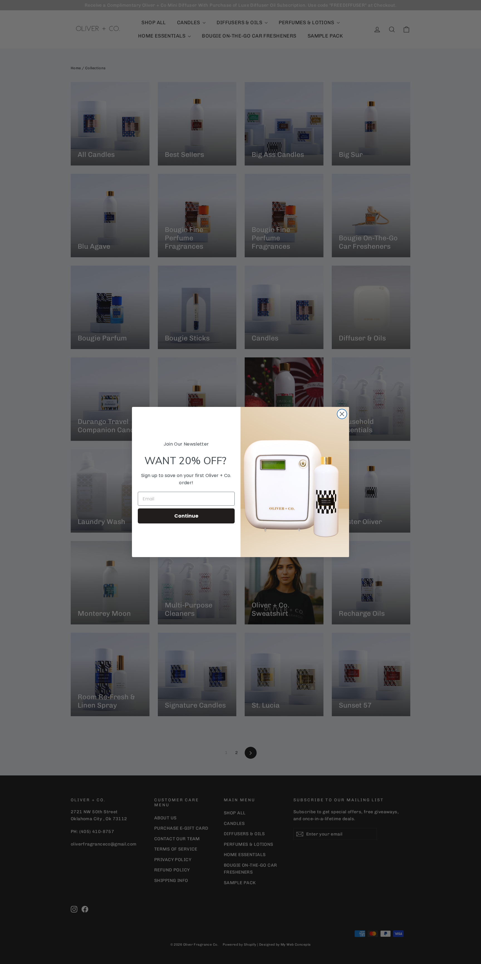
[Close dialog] (342, 414)
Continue (186, 515)
